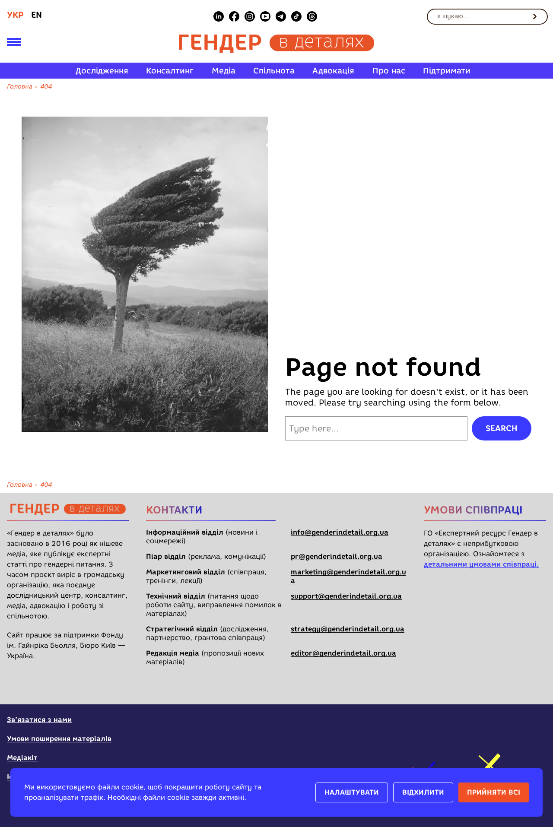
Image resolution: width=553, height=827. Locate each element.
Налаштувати (351, 792)
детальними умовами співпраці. (481, 564)
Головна (19, 86)
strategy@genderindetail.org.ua (347, 629)
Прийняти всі (493, 792)
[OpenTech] (492, 725)
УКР (15, 15)
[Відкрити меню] (13, 44)
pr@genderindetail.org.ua (336, 556)
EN (36, 15)
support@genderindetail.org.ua (346, 596)
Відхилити (423, 792)
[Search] (535, 16)
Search (502, 428)
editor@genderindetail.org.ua (343, 653)
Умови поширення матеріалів (59, 739)
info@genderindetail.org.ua (339, 532)
